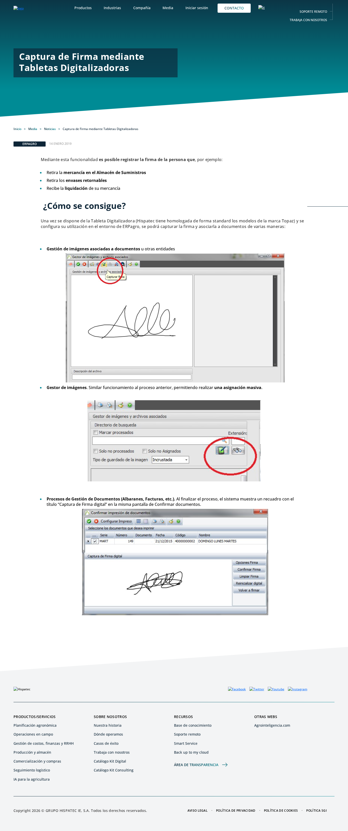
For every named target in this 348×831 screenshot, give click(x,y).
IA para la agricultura (32, 779)
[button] (261, 8)
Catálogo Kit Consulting (113, 770)
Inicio (17, 129)
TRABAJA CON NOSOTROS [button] (308, 20)
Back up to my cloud (191, 752)
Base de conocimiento (192, 725)
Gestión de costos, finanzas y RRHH (44, 743)
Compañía (142, 7)
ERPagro (29, 144)
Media (168, 7)
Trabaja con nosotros (112, 752)
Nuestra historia (108, 725)
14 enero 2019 (60, 143)
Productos (83, 7)
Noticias (50, 129)
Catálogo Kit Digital (110, 761)
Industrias (112, 7)
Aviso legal (198, 810)
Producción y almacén (32, 752)
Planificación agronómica (35, 725)
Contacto (234, 8)
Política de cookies (281, 810)
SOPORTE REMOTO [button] (313, 11)
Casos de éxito (106, 743)
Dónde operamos (108, 734)
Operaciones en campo (33, 734)
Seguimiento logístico (32, 770)
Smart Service (185, 743)
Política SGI (316, 810)
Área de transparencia (196, 764)
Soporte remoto (187, 734)
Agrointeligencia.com (272, 725)
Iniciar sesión (196, 7)
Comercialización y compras (37, 761)
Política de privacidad (236, 810)
